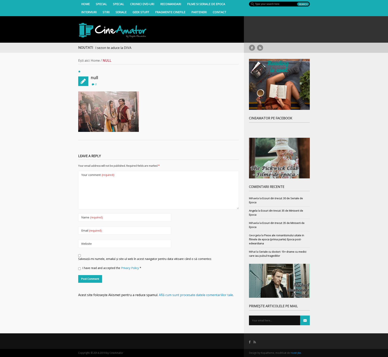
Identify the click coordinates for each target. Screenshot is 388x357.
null (94, 77)
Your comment (98, 175)
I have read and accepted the (111, 268)
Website (86, 244)
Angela (253, 210)
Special (101, 4)
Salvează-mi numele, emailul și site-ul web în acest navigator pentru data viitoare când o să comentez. (145, 259)
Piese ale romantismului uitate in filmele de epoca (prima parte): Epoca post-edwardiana (276, 239)
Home (85, 4)
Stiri (106, 12)
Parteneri (199, 12)
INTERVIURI (89, 12)
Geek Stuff (141, 12)
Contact (219, 12)
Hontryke (296, 353)
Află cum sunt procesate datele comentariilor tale (196, 295)
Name (92, 217)
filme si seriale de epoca (206, 4)
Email (91, 230)
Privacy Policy (130, 268)
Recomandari (170, 4)
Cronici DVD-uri (142, 4)
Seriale (121, 12)
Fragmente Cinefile (170, 12)
